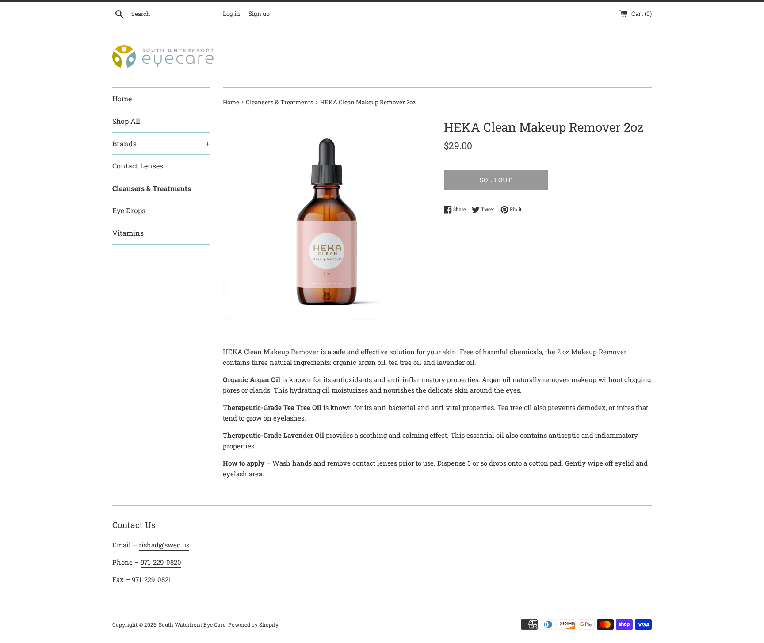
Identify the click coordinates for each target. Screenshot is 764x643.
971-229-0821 (151, 579)
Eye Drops (128, 210)
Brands (161, 143)
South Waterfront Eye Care (192, 624)
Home (122, 98)
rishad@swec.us (164, 544)
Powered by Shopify (253, 624)
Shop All (126, 121)
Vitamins (128, 232)
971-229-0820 (161, 562)
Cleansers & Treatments (151, 188)
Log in (231, 14)
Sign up (259, 14)
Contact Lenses (137, 165)
